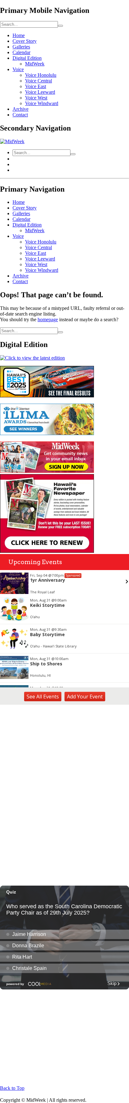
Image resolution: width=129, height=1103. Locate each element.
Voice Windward (41, 103)
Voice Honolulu (40, 75)
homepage (48, 319)
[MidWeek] (12, 141)
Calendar (21, 52)
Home (19, 35)
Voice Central (38, 80)
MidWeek (34, 63)
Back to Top (12, 1088)
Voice (18, 69)
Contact (20, 114)
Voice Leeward (40, 92)
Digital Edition (27, 58)
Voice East (35, 86)
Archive (20, 109)
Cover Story (25, 41)
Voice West (36, 97)
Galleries (21, 46)
